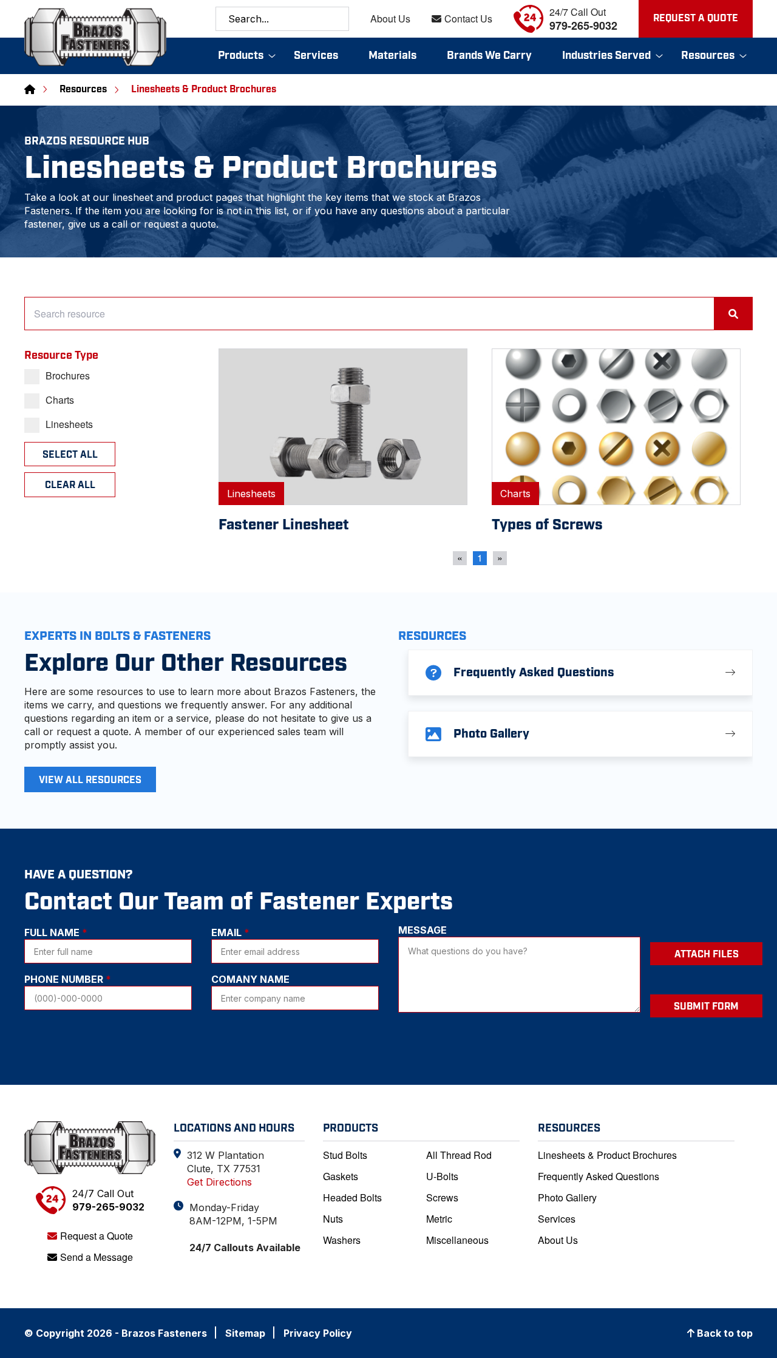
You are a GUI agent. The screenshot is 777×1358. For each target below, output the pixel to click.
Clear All (70, 485)
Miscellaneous (457, 1240)
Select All (70, 455)
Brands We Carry (489, 56)
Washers (342, 1240)
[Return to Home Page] (89, 1147)
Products (240, 56)
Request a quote (695, 18)
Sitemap (245, 1333)
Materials (392, 56)
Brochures (68, 375)
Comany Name (250, 979)
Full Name (55, 932)
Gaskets (340, 1176)
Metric (439, 1219)
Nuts (333, 1219)
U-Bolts (442, 1176)
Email (230, 932)
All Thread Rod (459, 1155)
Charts (60, 400)
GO (337, 19)
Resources (708, 56)
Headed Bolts (352, 1197)
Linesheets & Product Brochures (607, 1155)
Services (316, 56)
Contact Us (468, 18)
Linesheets (69, 424)
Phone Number (67, 979)
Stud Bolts (345, 1155)
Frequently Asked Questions (598, 1176)
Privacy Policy (317, 1333)
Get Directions (219, 1182)
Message (422, 930)
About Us (390, 18)
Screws (442, 1197)
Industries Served (606, 56)
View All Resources (90, 780)
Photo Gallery (567, 1197)
